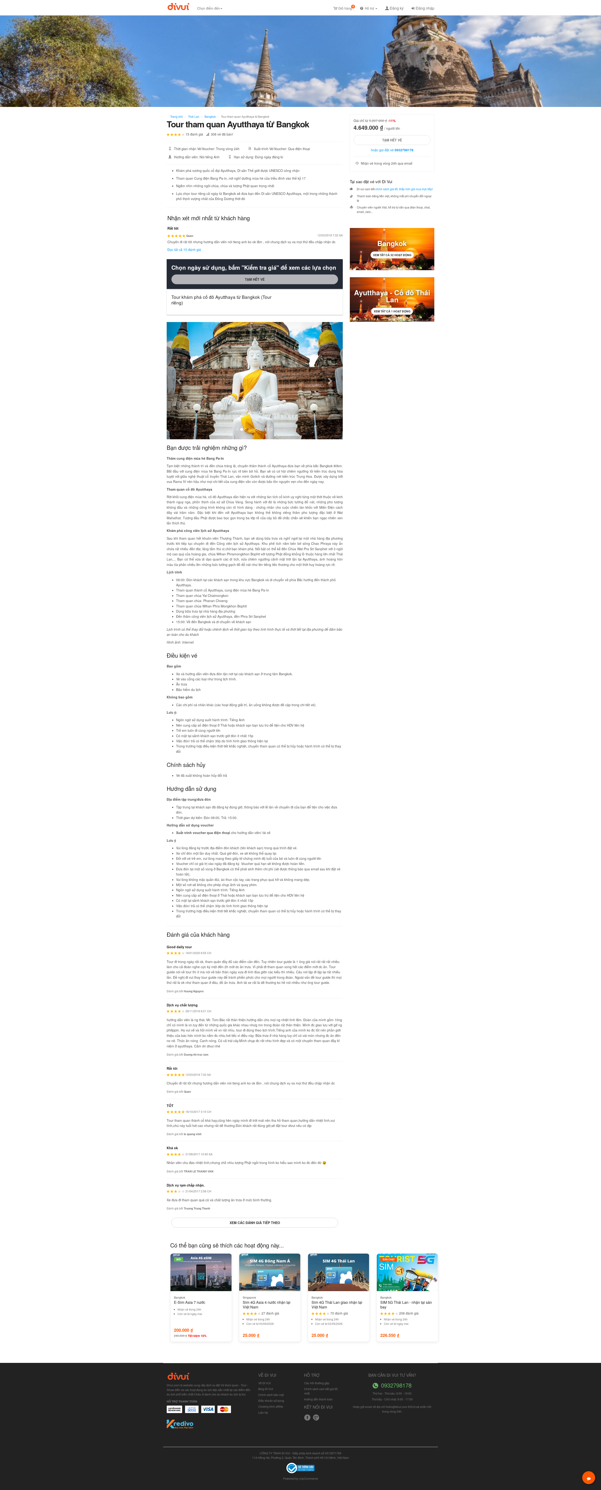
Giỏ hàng (346, 7)
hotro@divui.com (396, 1407)
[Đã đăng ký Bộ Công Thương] (300, 1467)
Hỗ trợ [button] (370, 8)
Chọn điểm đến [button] (208, 8)
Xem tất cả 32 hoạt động (392, 255)
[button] (180, 380)
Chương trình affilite (270, 1406)
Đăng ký (397, 8)
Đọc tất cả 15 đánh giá (184, 249)
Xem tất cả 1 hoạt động (392, 311)
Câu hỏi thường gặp (316, 1383)
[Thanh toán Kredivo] (180, 1426)
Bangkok (210, 116)
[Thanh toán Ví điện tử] (224, 1412)
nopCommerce (308, 1478)
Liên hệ (263, 1412)
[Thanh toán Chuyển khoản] (208, 1412)
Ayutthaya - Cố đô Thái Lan (392, 295)
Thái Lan (193, 116)
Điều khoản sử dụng (271, 1401)
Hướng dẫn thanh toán (318, 1399)
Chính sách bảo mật (271, 1395)
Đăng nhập (425, 8)
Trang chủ (176, 116)
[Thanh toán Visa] (174, 1412)
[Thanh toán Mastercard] (191, 1412)
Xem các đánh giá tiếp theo (255, 1222)
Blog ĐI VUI (265, 1389)
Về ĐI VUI (264, 1383)
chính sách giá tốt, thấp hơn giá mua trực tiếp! (404, 189)
